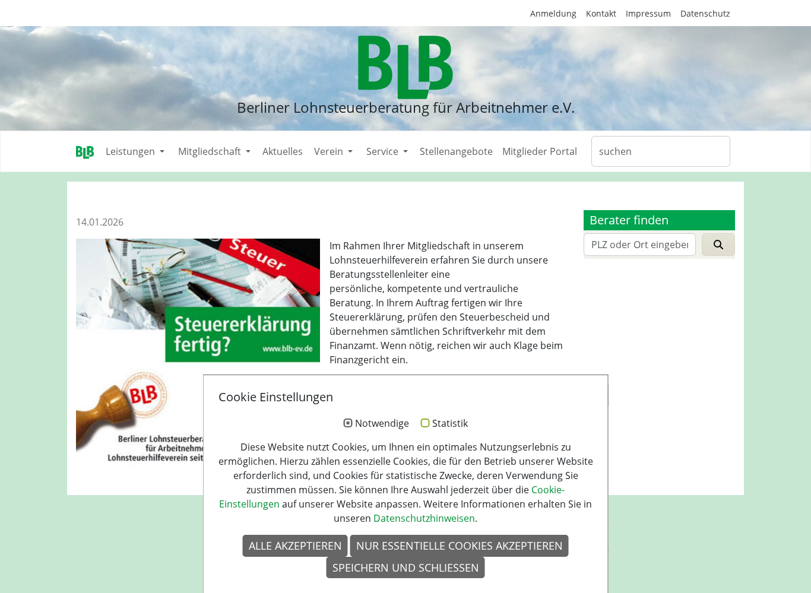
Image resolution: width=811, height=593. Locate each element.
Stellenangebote (456, 151)
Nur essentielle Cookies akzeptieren (459, 545)
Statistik (450, 423)
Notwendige (382, 423)
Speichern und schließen (405, 567)
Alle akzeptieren (295, 545)
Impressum (648, 13)
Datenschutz (705, 13)
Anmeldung (553, 13)
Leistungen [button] (131, 151)
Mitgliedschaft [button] (210, 151)
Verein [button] (330, 151)
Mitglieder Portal (539, 151)
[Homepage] (85, 151)
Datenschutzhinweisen (424, 518)
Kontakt (601, 13)
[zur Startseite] (405, 67)
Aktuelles (282, 151)
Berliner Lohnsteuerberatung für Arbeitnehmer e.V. (406, 107)
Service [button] (383, 151)
